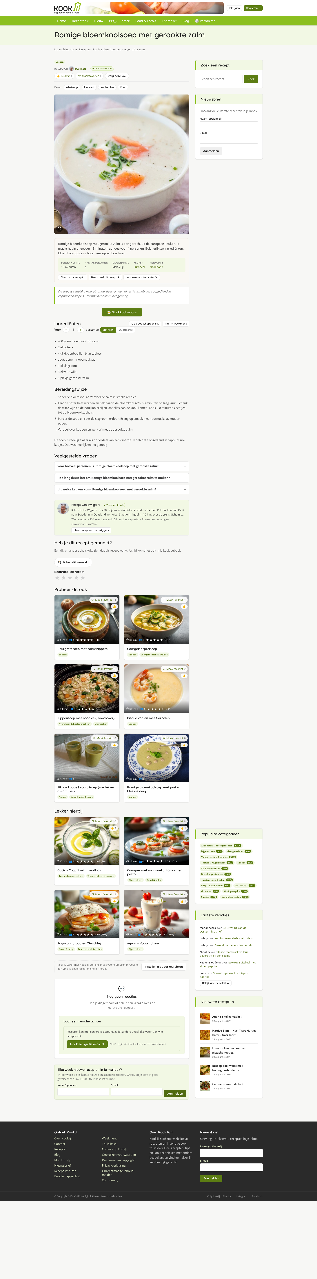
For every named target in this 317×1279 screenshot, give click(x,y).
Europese (139, 267)
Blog (186, 21)
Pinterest (89, 87)
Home (61, 21)
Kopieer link (107, 87)
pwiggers (94, 505)
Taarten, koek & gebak (90, 949)
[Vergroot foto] (59, 228)
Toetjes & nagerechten (71, 876)
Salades (208, 896)
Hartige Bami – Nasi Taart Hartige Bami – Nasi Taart (234, 1033)
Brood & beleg (154, 880)
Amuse (62, 796)
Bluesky (227, 1196)
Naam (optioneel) (67, 1085)
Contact (59, 1144)
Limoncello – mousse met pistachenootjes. (229, 1050)
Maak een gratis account (87, 1044)
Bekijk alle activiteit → (215, 983)
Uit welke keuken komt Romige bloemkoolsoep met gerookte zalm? (106, 489)
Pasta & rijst (244, 885)
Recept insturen (65, 1171)
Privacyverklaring (114, 1165)
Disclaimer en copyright (118, 1160)
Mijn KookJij (62, 1160)
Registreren (253, 8)
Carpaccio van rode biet (227, 1084)
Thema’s (168, 21)
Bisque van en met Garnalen (148, 718)
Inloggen (234, 8)
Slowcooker (101, 723)
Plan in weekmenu (176, 323)
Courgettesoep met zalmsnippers (82, 649)
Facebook (257, 1196)
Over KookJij (62, 1138)
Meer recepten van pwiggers (91, 530)
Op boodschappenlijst (145, 323)
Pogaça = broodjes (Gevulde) (79, 943)
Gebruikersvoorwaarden (119, 1155)
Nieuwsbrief (62, 1165)
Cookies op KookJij (114, 1149)
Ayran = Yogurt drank (143, 943)
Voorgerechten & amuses (154, 654)
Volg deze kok (117, 76)
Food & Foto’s (145, 21)
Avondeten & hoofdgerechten (74, 723)
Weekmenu (110, 1138)
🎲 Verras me (205, 21)
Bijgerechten (135, 880)
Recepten (79, 21)
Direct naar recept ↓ (73, 277)
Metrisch (108, 329)
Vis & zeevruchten (214, 868)
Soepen (60, 61)
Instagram (241, 1196)
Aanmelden (175, 1093)
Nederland (156, 267)
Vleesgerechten (238, 851)
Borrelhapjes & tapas (82, 796)
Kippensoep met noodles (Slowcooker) (85, 718)
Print (123, 87)
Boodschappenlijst (67, 1176)
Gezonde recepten (234, 896)
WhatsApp (72, 87)
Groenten (209, 891)
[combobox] (221, 79)
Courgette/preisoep (142, 649)
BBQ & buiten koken (215, 885)
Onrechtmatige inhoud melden (118, 1173)
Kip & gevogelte (235, 891)
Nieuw (98, 21)
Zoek (251, 79)
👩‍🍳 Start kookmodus (122, 312)
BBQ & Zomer (119, 21)
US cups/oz (126, 329)
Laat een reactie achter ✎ (141, 277)
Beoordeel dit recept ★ (105, 277)
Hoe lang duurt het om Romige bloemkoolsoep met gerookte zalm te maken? (113, 478)
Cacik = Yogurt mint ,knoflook (79, 870)
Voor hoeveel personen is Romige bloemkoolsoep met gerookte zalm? (107, 466)
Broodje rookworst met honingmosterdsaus (227, 1068)
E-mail (114, 1085)
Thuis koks (109, 1144)
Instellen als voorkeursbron (164, 966)
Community (110, 1180)
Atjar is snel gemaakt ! (227, 1016)
